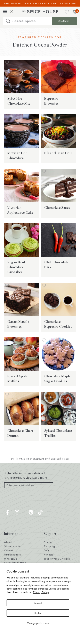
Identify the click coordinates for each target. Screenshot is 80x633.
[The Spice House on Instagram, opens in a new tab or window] (17, 512)
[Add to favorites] (7, 63)
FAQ (46, 550)
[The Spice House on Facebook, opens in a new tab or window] (7, 512)
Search (64, 21)
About (8, 542)
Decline (38, 613)
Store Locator (12, 546)
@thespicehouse (57, 459)
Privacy (48, 554)
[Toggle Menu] (5, 12)
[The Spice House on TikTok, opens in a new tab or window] (40, 512)
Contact (49, 542)
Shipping (49, 546)
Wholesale (10, 558)
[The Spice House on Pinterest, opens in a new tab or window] (30, 512)
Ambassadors (12, 554)
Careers (9, 550)
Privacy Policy (41, 592)
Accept (38, 602)
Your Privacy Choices (57, 558)
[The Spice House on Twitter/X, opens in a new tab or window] (24, 512)
